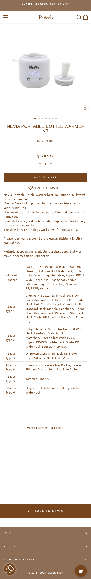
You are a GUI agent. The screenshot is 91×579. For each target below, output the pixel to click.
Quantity (45, 156)
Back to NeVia (48, 510)
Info (8, 533)
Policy (10, 546)
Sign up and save (19, 559)
